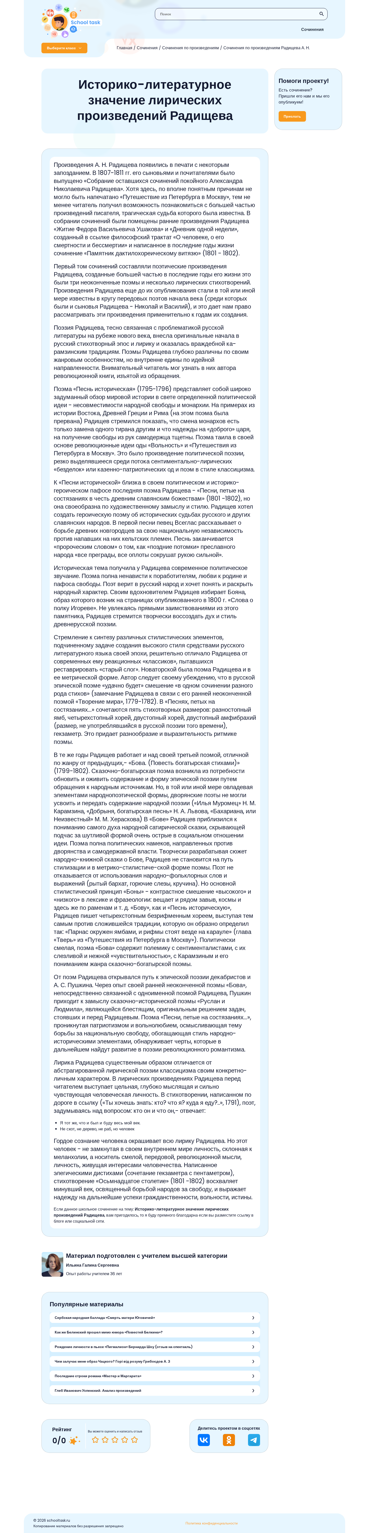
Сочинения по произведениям (190, 48)
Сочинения (312, 29)
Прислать (292, 116)
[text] (134, 1439)
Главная (124, 48)
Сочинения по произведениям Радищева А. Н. (266, 48)
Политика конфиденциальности (212, 1523)
